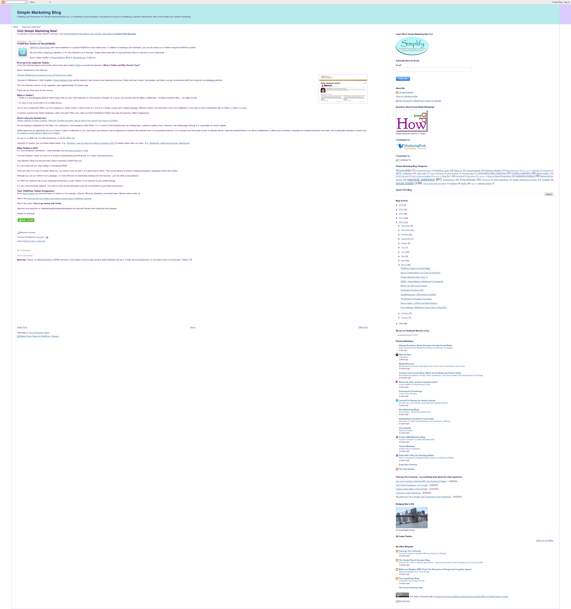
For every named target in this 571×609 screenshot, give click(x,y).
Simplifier (546, 180)
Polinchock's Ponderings (410, 391)
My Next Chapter (405, 430)
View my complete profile (407, 96)
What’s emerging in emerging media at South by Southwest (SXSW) (426, 458)
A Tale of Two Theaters (408, 394)
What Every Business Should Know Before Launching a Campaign (426, 348)
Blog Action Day (512, 171)
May (403, 256)
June (403, 252)
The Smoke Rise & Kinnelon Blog (414, 560)
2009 (401, 323)
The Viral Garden (407, 469)
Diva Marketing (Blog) (409, 409)
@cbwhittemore (79, 58)
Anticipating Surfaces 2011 (412, 290)
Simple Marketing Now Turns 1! (414, 277)
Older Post (363, 327)
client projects (452, 173)
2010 (401, 222)
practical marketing (421, 179)
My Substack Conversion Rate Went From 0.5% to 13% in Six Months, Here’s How (432, 366)
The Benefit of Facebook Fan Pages (416, 299)
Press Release (468, 179)
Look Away (403, 357)
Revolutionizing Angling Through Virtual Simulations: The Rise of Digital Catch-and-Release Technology (441, 375)
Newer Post (22, 327)
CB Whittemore (406, 92)
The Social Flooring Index (411, 588)
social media (40, 241)
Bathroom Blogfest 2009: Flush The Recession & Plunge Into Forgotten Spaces (435, 569)
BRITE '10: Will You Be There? (414, 286)
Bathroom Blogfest (493, 170)
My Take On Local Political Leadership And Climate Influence (423, 403)
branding (546, 171)
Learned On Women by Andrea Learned (417, 400)
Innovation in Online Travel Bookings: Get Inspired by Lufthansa (424, 421)
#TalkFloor (48, 52)
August (404, 243)
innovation (460, 176)
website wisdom (485, 183)
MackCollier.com (406, 364)
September (406, 239)
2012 (401, 214)
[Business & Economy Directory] (403, 601)
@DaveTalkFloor (58, 58)
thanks (464, 183)
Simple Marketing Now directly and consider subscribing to (99, 34)
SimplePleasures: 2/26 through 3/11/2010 (418, 294)
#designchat (184, 143)
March (404, 265)
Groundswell (405, 428)
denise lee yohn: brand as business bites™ (419, 382)
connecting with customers (492, 173)
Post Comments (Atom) (39, 333)
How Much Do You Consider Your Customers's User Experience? (424, 497)
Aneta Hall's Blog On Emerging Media (416, 455)
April (403, 261)
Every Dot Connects (408, 465)
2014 (401, 205)
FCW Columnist (402, 176)
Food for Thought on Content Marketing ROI (416, 440)
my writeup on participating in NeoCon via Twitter (38, 133)
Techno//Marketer (407, 446)
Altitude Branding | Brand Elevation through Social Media (425, 345)
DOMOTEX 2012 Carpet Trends (412, 581)
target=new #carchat (169, 143)
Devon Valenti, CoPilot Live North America (419, 303)
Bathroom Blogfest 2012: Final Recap (414, 572)
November (406, 230)
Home (15, 27)
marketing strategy (525, 176)
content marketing (521, 173)
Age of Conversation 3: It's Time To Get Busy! (420, 273)
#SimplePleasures (423, 171)
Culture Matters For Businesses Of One (414, 384)
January (405, 318)
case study (422, 173)
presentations (449, 180)
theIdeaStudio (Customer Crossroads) (416, 419)
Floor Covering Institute (421, 176)
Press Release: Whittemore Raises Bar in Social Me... (424, 307)
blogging (536, 171)
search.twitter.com (30, 193)
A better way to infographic (409, 449)
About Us (458, 170)
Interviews (471, 176)
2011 (401, 218)
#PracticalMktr (403, 170)
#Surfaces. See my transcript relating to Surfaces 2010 (90, 143)
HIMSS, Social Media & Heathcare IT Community (422, 281)
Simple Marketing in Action (525, 180)
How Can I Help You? (31, 27)
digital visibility (542, 173)
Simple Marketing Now (62, 80)
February (405, 313)
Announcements (474, 170)
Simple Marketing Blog (39, 12)
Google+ (437, 176)
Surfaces (453, 183)
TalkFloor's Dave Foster (40, 47)
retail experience (501, 180)
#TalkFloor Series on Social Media (36, 43)
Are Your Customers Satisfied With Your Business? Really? (421, 481)
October (405, 235)
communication (468, 173)
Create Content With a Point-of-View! (412, 489)
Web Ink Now (405, 355)
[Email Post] (46, 237)
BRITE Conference (404, 173)
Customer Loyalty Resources (408, 493)
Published (486, 180)
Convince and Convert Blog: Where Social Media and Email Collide (430, 373)
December (406, 226)
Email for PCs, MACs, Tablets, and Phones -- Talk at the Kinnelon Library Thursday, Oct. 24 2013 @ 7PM (441, 563)
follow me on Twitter (544, 540)
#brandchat (154, 143)
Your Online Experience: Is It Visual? (412, 485)
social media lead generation (435, 183)
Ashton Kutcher (74, 150)
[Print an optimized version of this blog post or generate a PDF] (26, 222)
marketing (506, 176)
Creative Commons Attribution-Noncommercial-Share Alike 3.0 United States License (471, 596)
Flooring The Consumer (410, 551)
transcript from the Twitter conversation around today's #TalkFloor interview (59, 198)
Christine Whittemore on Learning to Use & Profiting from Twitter (44, 75)
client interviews (436, 173)
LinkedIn (482, 176)
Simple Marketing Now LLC (404, 335)
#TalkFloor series (29, 241)
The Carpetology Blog (409, 578)
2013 (401, 209)
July (403, 247)
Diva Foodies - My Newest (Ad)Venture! (415, 412)
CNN (86, 150)
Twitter (78, 65)
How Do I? (446, 176)
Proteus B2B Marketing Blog (412, 437)
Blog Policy (526, 171)
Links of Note (493, 176)
